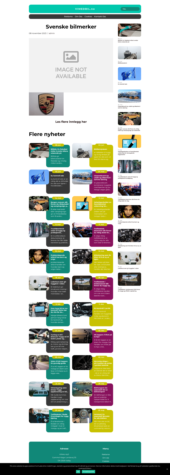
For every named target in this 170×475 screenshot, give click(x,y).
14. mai (58, 198)
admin (52, 33)
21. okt (58, 384)
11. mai (101, 198)
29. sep (101, 384)
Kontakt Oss (100, 16)
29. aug (101, 410)
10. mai (58, 251)
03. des (58, 331)
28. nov (58, 357)
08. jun (58, 145)
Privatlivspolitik (88, 471)
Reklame (68, 16)
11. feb (58, 304)
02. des (101, 331)
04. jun (101, 145)
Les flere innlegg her (71, 121)
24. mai (101, 172)
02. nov (101, 357)
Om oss (78, 16)
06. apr (101, 278)
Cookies (88, 16)
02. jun (58, 172)
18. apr (58, 278)
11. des (101, 304)
